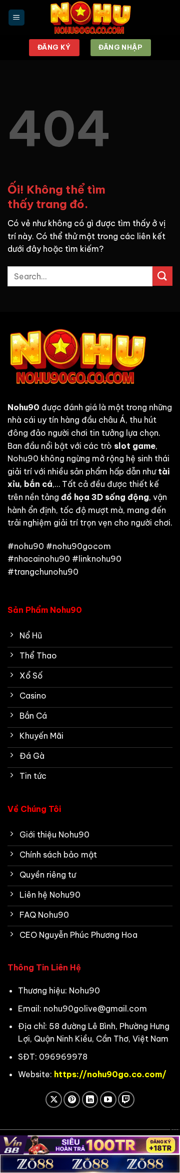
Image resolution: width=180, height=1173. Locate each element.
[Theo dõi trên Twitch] (126, 1099)
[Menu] (16, 18)
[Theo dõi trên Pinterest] (72, 1099)
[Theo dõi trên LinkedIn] (90, 1099)
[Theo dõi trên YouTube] (108, 1099)
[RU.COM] (90, 17)
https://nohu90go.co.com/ (110, 1074)
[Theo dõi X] (54, 1099)
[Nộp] (162, 276)
